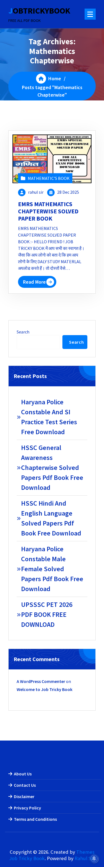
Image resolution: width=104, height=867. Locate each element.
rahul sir (36, 192)
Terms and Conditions (35, 819)
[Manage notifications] (94, 858)
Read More (34, 282)
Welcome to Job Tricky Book (44, 689)
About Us (23, 774)
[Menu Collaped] (90, 14)
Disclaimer (24, 796)
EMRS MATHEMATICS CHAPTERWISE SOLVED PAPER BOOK (48, 211)
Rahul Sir (84, 858)
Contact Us (25, 785)
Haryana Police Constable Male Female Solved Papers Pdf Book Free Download (52, 569)
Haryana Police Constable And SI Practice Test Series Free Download (49, 417)
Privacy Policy (27, 808)
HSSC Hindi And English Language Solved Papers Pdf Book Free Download (51, 518)
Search (23, 332)
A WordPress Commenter (41, 681)
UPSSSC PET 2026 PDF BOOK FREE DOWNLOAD (46, 614)
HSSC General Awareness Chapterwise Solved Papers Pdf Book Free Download (52, 467)
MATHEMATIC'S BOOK (49, 178)
